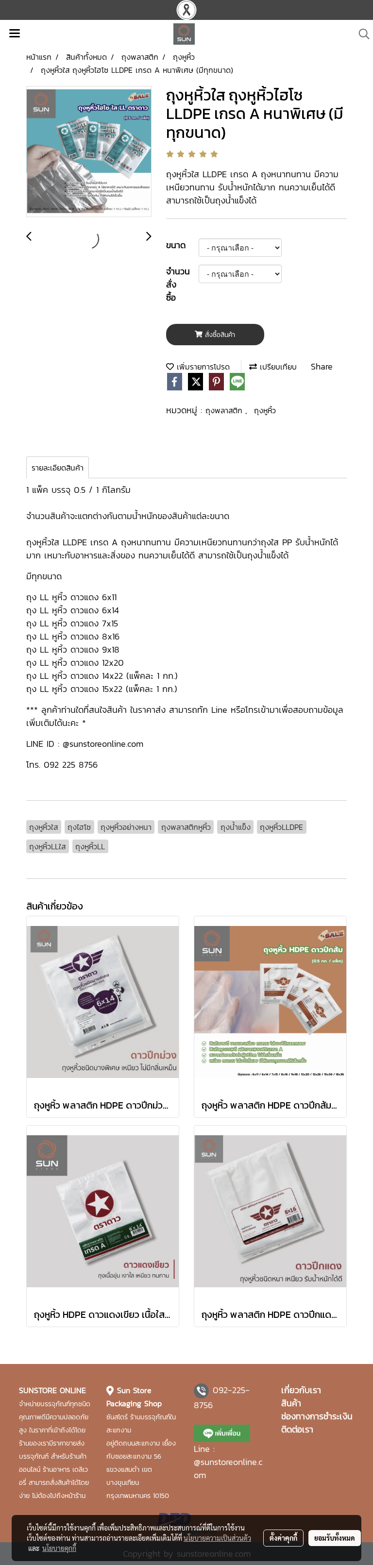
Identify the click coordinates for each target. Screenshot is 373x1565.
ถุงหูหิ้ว (265, 410)
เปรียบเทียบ (277, 366)
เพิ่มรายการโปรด (202, 366)
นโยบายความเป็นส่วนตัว (217, 1537)
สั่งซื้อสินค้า (219, 335)
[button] (361, 34)
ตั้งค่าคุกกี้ (283, 1537)
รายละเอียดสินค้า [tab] (58, 467)
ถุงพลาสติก (225, 410)
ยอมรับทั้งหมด (334, 1537)
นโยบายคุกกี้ (59, 1548)
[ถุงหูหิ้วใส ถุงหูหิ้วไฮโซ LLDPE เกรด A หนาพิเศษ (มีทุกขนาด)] (89, 152)
